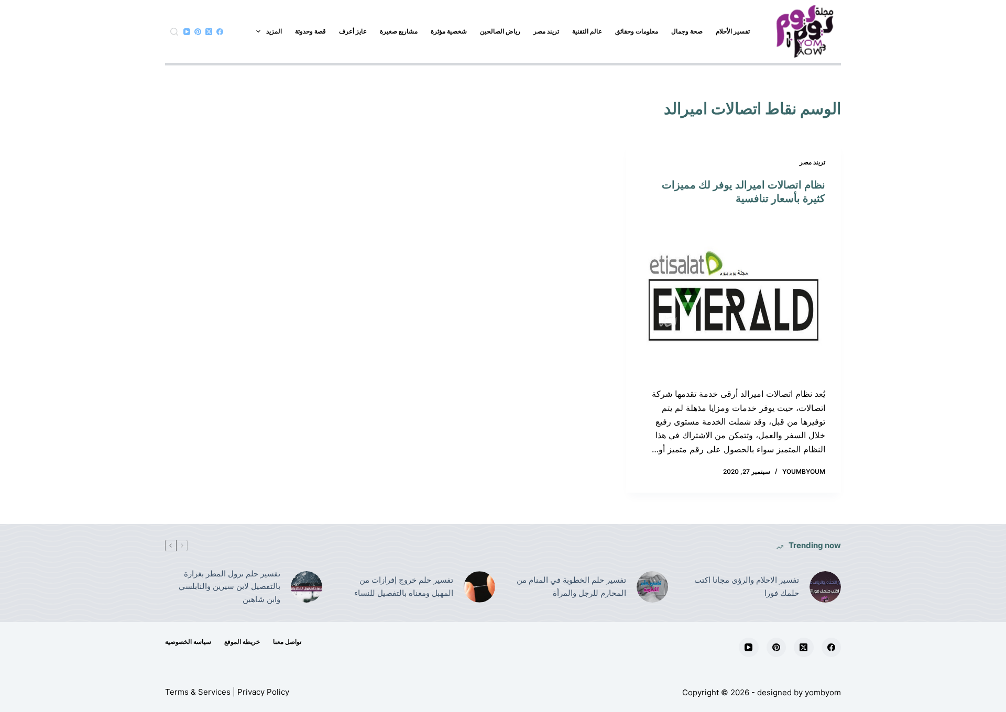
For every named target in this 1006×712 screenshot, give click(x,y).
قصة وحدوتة (310, 31)
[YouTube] (186, 31)
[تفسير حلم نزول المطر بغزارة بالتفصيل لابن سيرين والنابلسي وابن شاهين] (306, 587)
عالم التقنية (587, 31)
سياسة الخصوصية (188, 642)
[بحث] (174, 32)
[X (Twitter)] (208, 31)
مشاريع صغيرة (399, 31)
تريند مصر (546, 31)
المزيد (274, 31)
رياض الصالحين (500, 31)
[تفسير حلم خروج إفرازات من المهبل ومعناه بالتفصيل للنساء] (479, 587)
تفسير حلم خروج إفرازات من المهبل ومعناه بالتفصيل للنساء (403, 586)
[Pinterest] (197, 31)
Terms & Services (198, 692)
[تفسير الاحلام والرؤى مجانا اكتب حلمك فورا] (825, 587)
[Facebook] (219, 31)
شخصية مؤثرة (449, 31)
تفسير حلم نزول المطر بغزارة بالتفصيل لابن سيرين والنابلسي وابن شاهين (229, 587)
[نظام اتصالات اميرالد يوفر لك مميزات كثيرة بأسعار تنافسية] (733, 296)
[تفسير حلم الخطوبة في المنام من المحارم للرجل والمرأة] (652, 587)
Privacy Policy (263, 692)
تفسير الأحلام (733, 31)
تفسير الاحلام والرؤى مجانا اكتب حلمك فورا (746, 586)
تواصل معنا (287, 642)
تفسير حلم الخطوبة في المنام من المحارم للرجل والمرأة (571, 586)
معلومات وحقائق (636, 31)
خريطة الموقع (242, 642)
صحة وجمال (687, 31)
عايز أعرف (353, 31)
